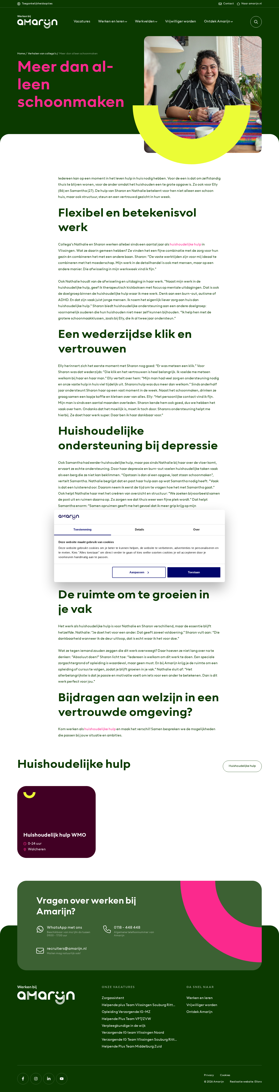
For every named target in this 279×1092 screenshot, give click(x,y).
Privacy (209, 1075)
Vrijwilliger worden (180, 21)
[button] (256, 22)
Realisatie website (241, 1082)
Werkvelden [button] (145, 21)
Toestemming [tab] (82, 529)
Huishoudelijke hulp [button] (242, 766)
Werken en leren (199, 998)
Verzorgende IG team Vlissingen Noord (133, 1032)
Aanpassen (136, 572)
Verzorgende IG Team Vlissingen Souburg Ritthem (139, 1039)
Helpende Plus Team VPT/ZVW (126, 1019)
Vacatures (82, 21)
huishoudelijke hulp (185, 244)
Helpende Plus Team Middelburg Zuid (132, 1046)
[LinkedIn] (48, 1078)
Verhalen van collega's (42, 53)
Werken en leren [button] (111, 21)
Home (21, 53)
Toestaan (194, 572)
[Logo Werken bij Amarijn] (37, 22)
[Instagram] (36, 1078)
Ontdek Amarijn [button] (217, 21)
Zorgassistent (113, 998)
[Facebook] (23, 1078)
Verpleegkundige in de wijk (124, 1026)
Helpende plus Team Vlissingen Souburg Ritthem (139, 1005)
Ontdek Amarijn (199, 1012)
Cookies (225, 1075)
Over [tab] (196, 529)
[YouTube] (61, 1078)
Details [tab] (139, 529)
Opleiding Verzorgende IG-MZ (126, 1012)
